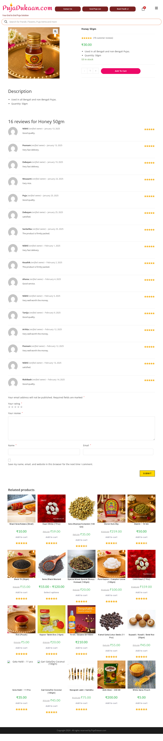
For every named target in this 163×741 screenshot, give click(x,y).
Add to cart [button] (21, 537)
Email (87, 445)
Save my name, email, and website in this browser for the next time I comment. (50, 464)
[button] (55, 31)
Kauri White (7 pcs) (51, 524)
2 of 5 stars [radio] (12, 407)
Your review (15, 413)
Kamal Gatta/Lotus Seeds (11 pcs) (111, 636)
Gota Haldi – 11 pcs (21, 690)
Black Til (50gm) (21, 579)
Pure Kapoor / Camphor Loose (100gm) (111, 580)
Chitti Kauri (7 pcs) (141, 579)
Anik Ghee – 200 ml (111, 690)
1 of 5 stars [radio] (9, 407)
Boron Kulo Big (111, 524)
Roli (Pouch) (21, 635)
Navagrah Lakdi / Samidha (81, 690)
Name (12, 445)
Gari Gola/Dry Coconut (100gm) (51, 691)
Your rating (15, 404)
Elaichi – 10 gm (141, 524)
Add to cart (121, 71)
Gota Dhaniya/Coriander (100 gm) (81, 525)
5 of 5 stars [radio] (21, 407)
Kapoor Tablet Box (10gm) (52, 635)
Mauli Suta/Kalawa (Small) (21, 524)
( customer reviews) (103, 37)
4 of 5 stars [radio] (18, 407)
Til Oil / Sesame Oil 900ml (81, 635)
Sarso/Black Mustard (51, 579)
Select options (51, 592)
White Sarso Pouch (141, 690)
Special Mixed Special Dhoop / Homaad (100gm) (81, 580)
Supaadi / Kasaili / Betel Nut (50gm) (141, 636)
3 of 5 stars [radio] (15, 407)
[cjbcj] (156, 8)
